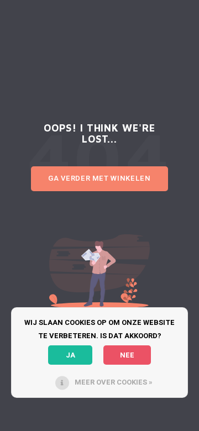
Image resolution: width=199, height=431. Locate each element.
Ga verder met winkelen (99, 178)
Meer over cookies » (114, 382)
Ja (70, 355)
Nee (127, 355)
